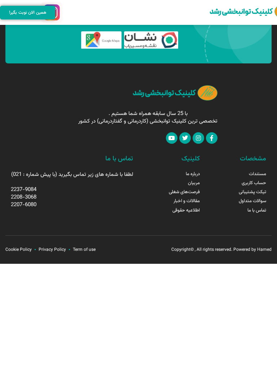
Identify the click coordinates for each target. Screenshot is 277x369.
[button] (67, 12)
